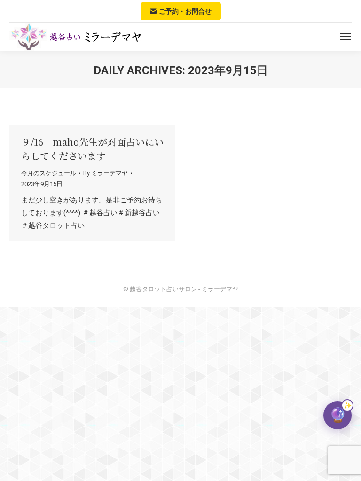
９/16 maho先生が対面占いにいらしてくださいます (92, 149)
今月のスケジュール (48, 173)
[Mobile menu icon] (345, 37)
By (105, 173)
